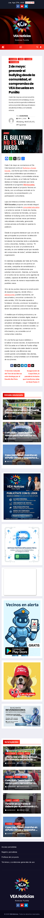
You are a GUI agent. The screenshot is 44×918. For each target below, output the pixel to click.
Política (20, 753)
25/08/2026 (11, 786)
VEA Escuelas (14, 62)
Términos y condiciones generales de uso (18, 862)
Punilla (21, 59)
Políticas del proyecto (10, 857)
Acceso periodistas (9, 847)
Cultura (8, 800)
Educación (13, 59)
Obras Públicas (10, 753)
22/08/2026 (11, 833)
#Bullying (20, 122)
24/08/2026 (11, 810)
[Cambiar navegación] (20, 47)
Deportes (9, 777)
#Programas (21, 125)
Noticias (17, 777)
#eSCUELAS (29, 122)
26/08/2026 (11, 763)
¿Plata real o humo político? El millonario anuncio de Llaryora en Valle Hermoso (22, 412)
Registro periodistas (9, 852)
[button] (37, 47)
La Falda (15, 800)
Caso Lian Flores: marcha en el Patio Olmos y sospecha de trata (21, 457)
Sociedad (28, 59)
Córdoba (9, 824)
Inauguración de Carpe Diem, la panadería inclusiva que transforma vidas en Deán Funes (31, 376)
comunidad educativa (31, 207)
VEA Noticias (22, 36)
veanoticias (23, 116)
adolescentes (10, 295)
